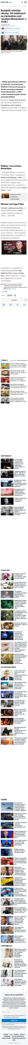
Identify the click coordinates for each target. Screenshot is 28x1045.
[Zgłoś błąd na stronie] (24, 305)
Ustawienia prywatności (19, 1038)
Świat (20, 6)
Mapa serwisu (6, 1038)
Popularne (13, 360)
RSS (14, 1040)
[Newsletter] (4, 305)
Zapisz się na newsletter (11, 32)
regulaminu (22, 1015)
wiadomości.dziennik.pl (12, 6)
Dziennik (3, 6)
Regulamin (7, 1036)
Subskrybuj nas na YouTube (12, 28)
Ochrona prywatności (18, 1036)
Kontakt (6, 1034)
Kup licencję (13, 288)
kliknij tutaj (17, 1029)
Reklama (16, 1034)
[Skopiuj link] (17, 305)
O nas (11, 1034)
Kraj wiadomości (22, 360)
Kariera (22, 1034)
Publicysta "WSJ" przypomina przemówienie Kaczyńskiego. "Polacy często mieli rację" (17, 197)
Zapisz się (14, 1020)
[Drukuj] (11, 305)
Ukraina (9, 295)
